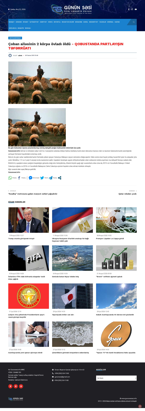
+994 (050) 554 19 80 (62, 373)
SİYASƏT (25, 22)
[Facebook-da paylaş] (21, 178)
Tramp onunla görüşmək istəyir (21, 239)
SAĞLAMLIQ (12, 28)
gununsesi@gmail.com (62, 377)
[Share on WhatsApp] (12, 178)
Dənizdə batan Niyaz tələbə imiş (65, 277)
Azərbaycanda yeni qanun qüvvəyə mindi (25, 353)
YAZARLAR (102, 22)
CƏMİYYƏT (43, 22)
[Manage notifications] (140, 406)
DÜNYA (50, 22)
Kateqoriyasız (15, 38)
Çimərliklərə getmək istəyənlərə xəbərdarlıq (70, 353)
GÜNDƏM (19, 22)
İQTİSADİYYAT (34, 22)
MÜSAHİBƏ (78, 22)
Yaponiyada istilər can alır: (63, 315)
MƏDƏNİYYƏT (93, 22)
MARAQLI (28, 28)
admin (20, 55)
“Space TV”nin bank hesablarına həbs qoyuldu (115, 353)
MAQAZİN (21, 28)
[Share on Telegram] (53, 178)
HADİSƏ (117, 22)
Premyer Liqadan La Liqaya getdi (110, 239)
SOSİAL (85, 22)
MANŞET (12, 22)
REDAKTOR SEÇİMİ (68, 22)
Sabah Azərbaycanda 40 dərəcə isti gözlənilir (115, 315)
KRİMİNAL (110, 22)
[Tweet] (44, 178)
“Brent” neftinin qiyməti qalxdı (109, 277)
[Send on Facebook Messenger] (34, 178)
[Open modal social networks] (59, 178)
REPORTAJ (57, 22)
